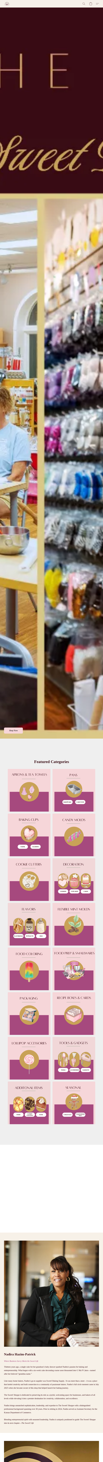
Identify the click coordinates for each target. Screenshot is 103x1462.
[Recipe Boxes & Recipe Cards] (74, 1013)
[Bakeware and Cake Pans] (74, 790)
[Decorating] (74, 879)
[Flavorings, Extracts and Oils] (29, 924)
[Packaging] (29, 1013)
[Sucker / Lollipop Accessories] (29, 1058)
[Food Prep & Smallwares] (74, 969)
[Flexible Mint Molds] (74, 924)
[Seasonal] (74, 1103)
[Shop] (29, 1103)
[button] (7, 3)
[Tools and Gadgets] (74, 1058)
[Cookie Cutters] (29, 879)
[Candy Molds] (74, 835)
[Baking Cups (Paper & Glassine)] (29, 835)
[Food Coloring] (29, 969)
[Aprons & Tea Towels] (29, 790)
